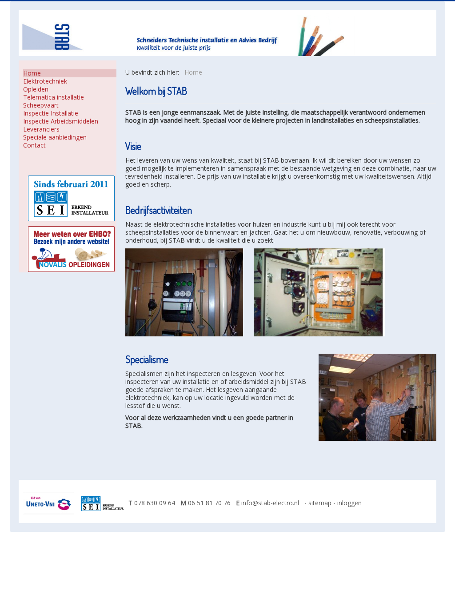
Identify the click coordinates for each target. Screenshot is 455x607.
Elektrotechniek (45, 81)
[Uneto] (51, 503)
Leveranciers (41, 129)
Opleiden (35, 89)
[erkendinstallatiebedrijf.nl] (104, 503)
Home (32, 73)
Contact (34, 145)
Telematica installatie (53, 97)
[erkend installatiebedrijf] (71, 197)
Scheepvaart (41, 105)
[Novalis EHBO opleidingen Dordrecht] (71, 248)
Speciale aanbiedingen (55, 137)
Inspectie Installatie (50, 113)
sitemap (320, 503)
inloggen (349, 503)
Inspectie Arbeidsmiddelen (60, 121)
